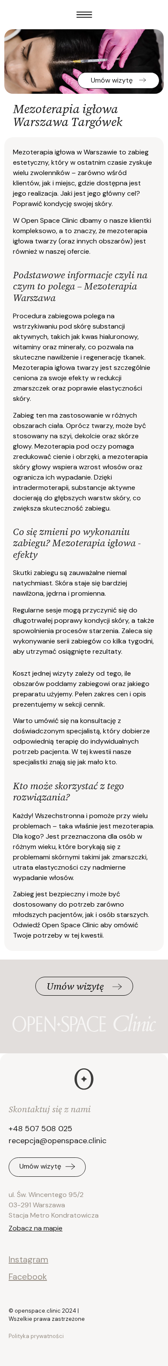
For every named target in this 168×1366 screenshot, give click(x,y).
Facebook (28, 1276)
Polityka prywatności (36, 1336)
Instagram (28, 1259)
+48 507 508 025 (40, 1128)
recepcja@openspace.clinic (57, 1140)
